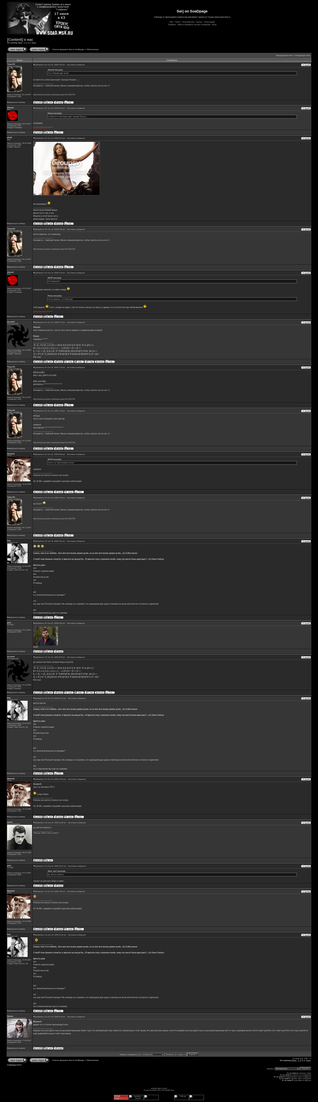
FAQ (171, 22)
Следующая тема (302, 55)
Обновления (92, 49)
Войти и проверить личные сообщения (194, 25)
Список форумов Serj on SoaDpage (68, 49)
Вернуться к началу (16, 102)
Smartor (164, 1088)
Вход (214, 25)
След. (34, 43)
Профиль (172, 25)
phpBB (154, 1090)
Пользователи (188, 22)
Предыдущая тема (284, 55)
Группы (199, 22)
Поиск (177, 22)
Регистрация (209, 22)
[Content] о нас (20, 39)
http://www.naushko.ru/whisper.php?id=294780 (54, 94)
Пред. (20, 43)
